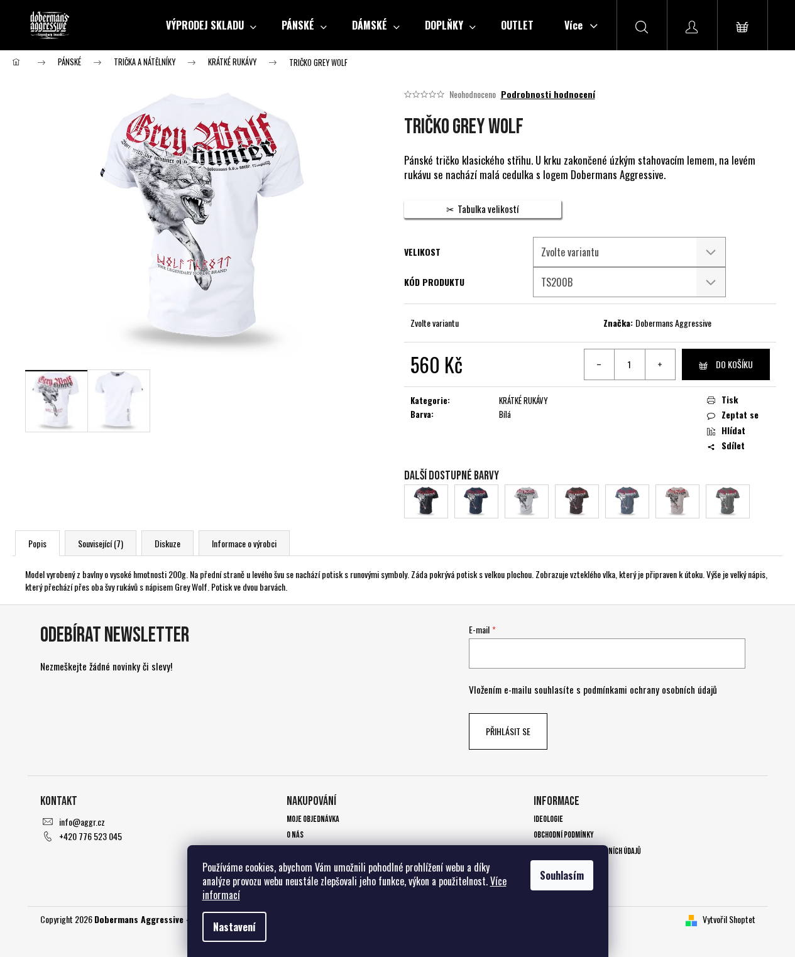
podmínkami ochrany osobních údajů (650, 689)
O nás (295, 834)
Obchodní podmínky (564, 834)
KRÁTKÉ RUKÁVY (523, 400)
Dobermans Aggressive (673, 322)
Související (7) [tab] (100, 543)
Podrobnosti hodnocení (548, 94)
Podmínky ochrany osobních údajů (587, 851)
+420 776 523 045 (90, 836)
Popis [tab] (37, 543)
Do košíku (734, 364)
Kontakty (549, 867)
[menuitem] (211, 25)
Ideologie (548, 819)
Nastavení (234, 926)
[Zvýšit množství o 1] (660, 364)
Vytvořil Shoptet (729, 919)
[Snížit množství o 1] (599, 364)
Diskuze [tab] (167, 543)
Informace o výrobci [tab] (244, 543)
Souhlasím (562, 875)
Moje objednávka (313, 819)
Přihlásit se (508, 731)
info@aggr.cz (82, 821)
